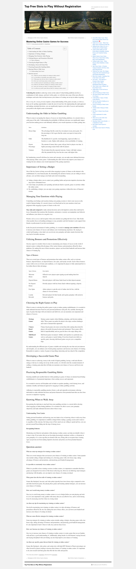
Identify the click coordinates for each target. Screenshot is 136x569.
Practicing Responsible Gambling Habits (39, 67)
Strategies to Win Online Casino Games (37, 38)
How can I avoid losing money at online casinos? (44, 81)
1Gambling (47, 44)
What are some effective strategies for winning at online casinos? (48, 84)
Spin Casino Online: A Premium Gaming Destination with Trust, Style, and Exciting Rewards (101, 67)
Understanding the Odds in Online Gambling (40, 51)
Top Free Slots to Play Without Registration (53, 6)
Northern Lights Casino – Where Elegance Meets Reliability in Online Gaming (101, 62)
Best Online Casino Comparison (77, 38)
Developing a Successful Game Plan (38, 65)
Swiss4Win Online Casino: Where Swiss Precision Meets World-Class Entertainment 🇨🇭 (100, 39)
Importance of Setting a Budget (37, 54)
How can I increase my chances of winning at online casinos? (47, 86)
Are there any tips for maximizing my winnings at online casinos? (48, 82)
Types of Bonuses (35, 60)
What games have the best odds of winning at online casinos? (47, 79)
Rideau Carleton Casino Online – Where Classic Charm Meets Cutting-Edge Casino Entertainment (101, 57)
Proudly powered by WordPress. (100, 564)
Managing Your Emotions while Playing (39, 56)
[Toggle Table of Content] (64, 48)
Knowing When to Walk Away (37, 69)
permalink (54, 554)
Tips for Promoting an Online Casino (101, 92)
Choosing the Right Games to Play (38, 62)
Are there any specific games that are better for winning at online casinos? (50, 88)
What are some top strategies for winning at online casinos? (47, 75)
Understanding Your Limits (37, 71)
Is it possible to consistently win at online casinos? (45, 77)
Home (28, 31)
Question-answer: (33, 73)
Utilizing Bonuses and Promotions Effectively (41, 58)
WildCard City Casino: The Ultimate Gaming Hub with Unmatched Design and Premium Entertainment (101, 72)
